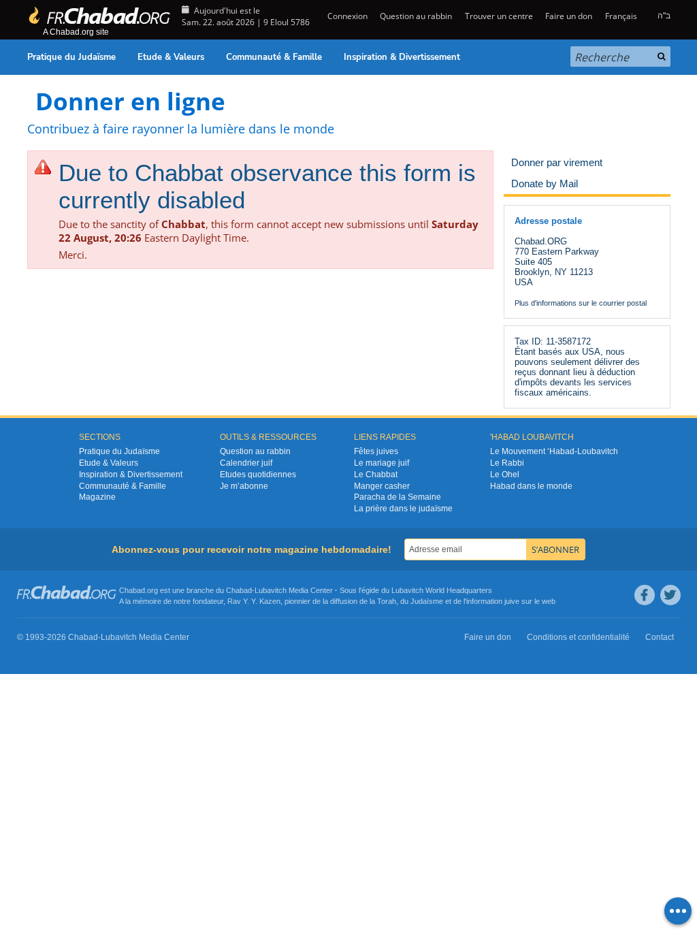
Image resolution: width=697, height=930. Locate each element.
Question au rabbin (416, 16)
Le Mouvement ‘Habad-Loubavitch (554, 451)
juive (511, 601)
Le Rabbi (507, 463)
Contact (659, 637)
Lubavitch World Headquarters (441, 590)
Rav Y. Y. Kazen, (254, 601)
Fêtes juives (376, 451)
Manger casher (382, 486)
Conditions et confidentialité (578, 637)
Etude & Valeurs (170, 57)
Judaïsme (426, 601)
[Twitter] (670, 595)
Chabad (239, 590)
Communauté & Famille (274, 57)
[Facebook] (644, 595)
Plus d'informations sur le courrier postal (581, 303)
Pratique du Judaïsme (71, 57)
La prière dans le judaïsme (403, 508)
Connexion (346, 16)
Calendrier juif (246, 463)
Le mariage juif (381, 463)
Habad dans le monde (531, 486)
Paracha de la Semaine (397, 497)
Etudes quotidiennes (258, 474)
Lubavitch (271, 590)
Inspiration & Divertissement (402, 57)
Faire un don (568, 16)
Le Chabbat (376, 474)
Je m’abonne (244, 486)
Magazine (97, 497)
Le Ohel (504, 474)
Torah (386, 601)
